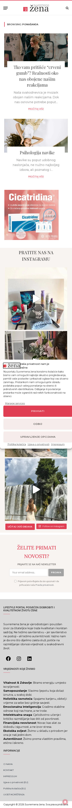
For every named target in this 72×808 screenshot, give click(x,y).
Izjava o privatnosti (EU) (15, 782)
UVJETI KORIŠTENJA (13, 794)
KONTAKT (8, 770)
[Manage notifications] (65, 802)
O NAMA (8, 764)
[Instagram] (19, 658)
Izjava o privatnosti (38, 444)
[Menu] (5, 8)
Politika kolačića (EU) (14, 788)
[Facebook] (8, 658)
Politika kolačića (17, 444)
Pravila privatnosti (44, 585)
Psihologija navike (37, 152)
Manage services (15, 403)
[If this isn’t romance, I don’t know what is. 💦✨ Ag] (36, 489)
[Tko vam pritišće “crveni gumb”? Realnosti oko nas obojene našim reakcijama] (36, 50)
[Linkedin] (29, 658)
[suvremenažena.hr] (36, 8)
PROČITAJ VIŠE (36, 108)
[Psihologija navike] (36, 136)
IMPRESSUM (10, 776)
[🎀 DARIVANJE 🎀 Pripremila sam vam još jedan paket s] (36, 298)
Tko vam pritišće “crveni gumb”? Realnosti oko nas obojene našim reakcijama (37, 76)
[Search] (67, 8)
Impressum (58, 444)
